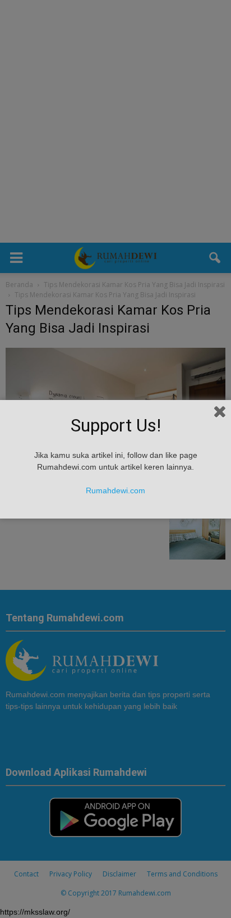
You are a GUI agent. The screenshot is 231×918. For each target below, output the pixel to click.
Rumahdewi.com (115, 490)
